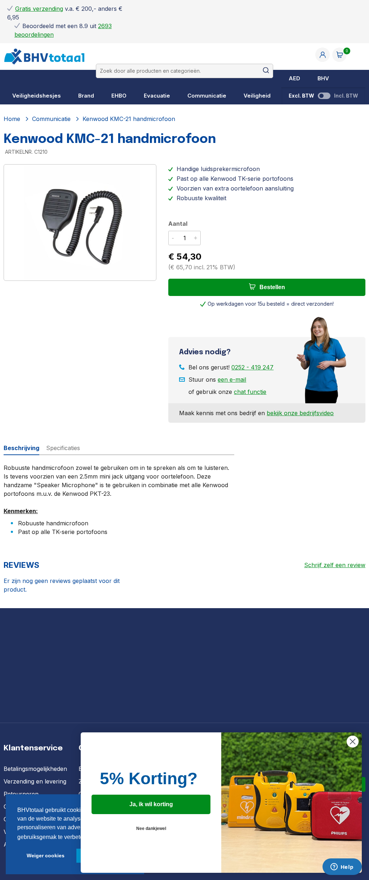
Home (12, 118)
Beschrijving (21, 448)
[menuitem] (294, 78)
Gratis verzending (39, 8)
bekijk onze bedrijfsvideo (300, 413)
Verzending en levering (35, 781)
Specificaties (63, 448)
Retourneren (21, 794)
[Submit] (263, 71)
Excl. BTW (301, 96)
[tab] (25, 448)
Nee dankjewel (151, 828)
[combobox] (185, 71)
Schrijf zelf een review (334, 565)
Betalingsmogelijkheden (35, 768)
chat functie (250, 391)
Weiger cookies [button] (46, 855)
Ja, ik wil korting (151, 804)
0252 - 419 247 (252, 367)
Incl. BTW (346, 96)
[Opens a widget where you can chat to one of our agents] (342, 867)
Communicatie (51, 118)
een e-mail (232, 379)
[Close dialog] (352, 741)
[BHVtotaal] (44, 63)
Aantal (177, 223)
